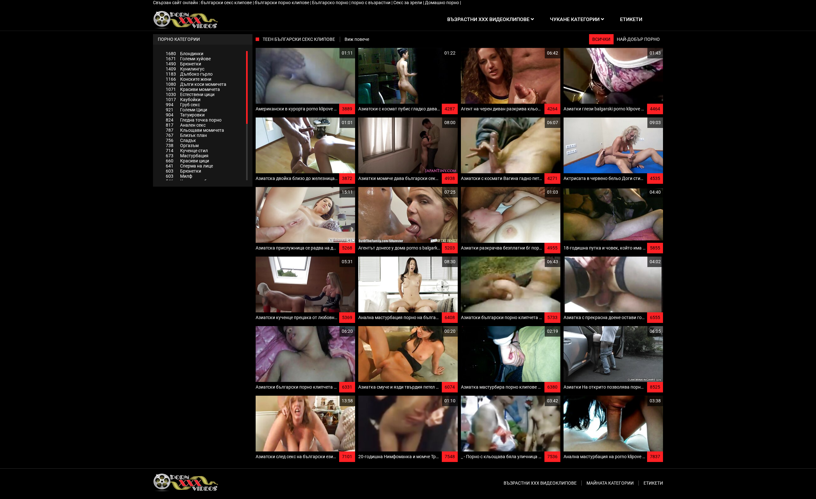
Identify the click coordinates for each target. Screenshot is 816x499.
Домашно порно (442, 2)
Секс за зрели (408, 2)
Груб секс (183, 104)
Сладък (181, 140)
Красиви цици (187, 160)
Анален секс (186, 125)
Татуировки (185, 114)
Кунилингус (185, 68)
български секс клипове (227, 2)
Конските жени (188, 79)
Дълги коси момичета (196, 84)
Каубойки (183, 99)
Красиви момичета (193, 89)
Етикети (653, 483)
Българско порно (330, 2)
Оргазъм (182, 145)
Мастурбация (187, 155)
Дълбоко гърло (189, 74)
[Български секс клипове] (185, 19)
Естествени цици (190, 94)
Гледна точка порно (194, 120)
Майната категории (610, 483)
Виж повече (357, 39)
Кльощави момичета (195, 130)
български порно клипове (282, 2)
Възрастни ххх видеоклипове (540, 483)
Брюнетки (183, 63)
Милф (179, 176)
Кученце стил (187, 150)
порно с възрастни (371, 2)
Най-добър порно (638, 39)
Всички (601, 39)
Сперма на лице (189, 165)
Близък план (186, 135)
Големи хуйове (188, 58)
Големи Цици (186, 109)
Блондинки (184, 53)
